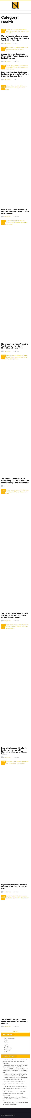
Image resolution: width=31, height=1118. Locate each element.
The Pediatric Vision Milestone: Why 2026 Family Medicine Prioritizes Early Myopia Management (14, 615)
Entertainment (8, 1048)
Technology (7, 1050)
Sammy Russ (7, 43)
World (5, 1052)
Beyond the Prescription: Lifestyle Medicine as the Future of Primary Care (14, 887)
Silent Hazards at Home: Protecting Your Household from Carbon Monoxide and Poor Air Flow (14, 346)
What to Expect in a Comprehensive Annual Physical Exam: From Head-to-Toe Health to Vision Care (15, 38)
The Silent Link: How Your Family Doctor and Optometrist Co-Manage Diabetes (14, 1021)
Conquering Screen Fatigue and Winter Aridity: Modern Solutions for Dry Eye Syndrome (15, 56)
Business (6, 1042)
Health (6, 1040)
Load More (15, 1031)
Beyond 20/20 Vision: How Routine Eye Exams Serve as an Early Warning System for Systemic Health (15, 74)
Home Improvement (9, 1038)
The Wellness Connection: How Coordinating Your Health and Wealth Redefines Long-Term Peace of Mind (15, 481)
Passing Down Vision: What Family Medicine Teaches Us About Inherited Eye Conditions (15, 211)
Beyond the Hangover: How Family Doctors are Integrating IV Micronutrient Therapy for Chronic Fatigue (14, 751)
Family (6, 1044)
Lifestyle (6, 1046)
